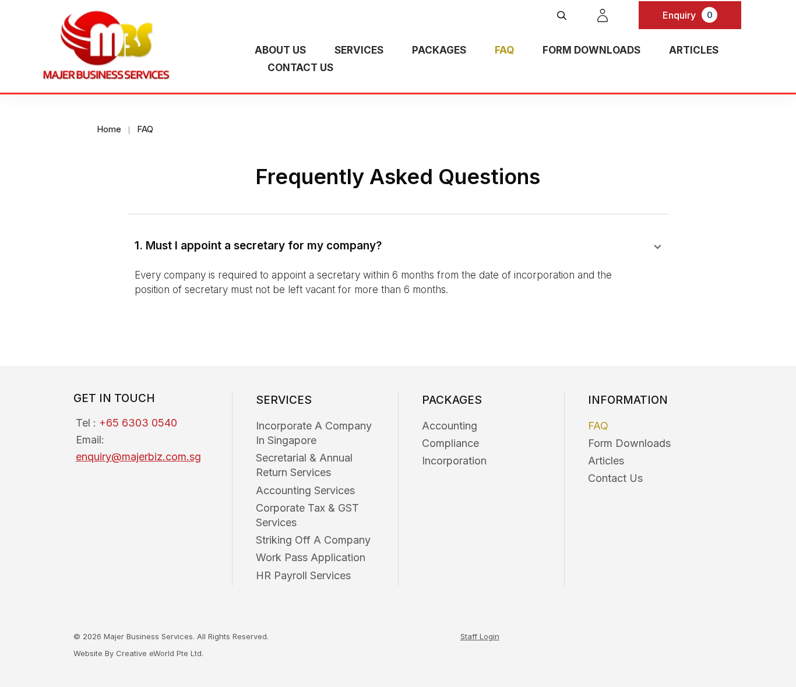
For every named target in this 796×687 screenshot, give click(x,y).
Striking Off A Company (313, 540)
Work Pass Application (310, 557)
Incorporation (454, 461)
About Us (280, 50)
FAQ (504, 50)
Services (358, 50)
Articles (693, 50)
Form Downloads (591, 50)
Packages (439, 50)
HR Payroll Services (303, 575)
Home (109, 129)
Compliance (450, 443)
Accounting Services (305, 490)
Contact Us (300, 67)
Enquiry (688, 15)
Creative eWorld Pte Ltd (159, 653)
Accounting (449, 426)
